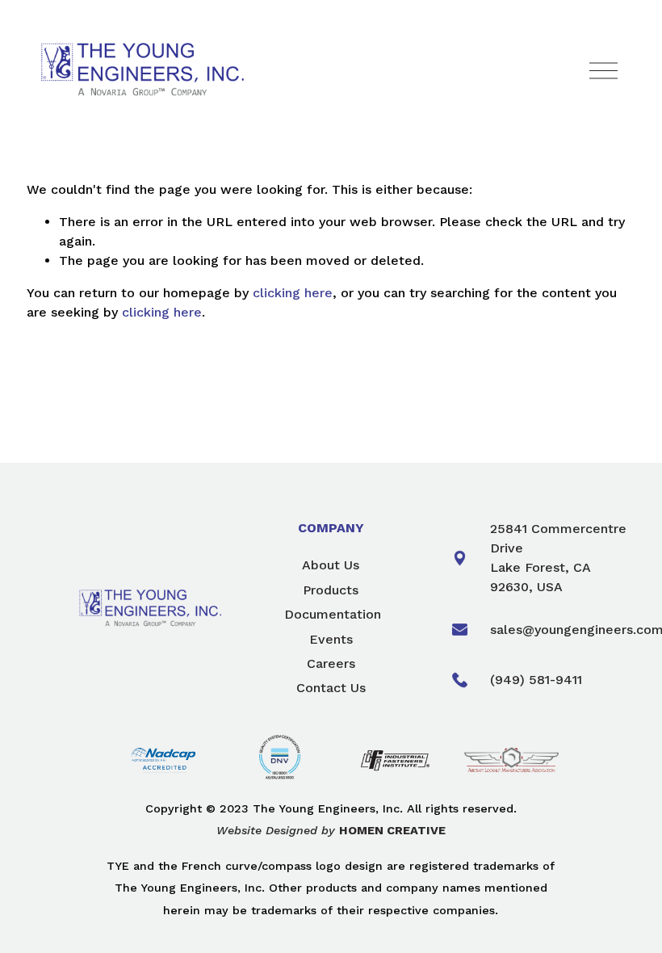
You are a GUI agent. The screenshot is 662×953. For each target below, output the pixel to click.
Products (330, 590)
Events (331, 639)
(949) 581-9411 (536, 679)
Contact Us (331, 687)
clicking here (293, 292)
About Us (330, 565)
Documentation (332, 614)
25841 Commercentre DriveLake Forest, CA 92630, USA (558, 557)
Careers (331, 663)
